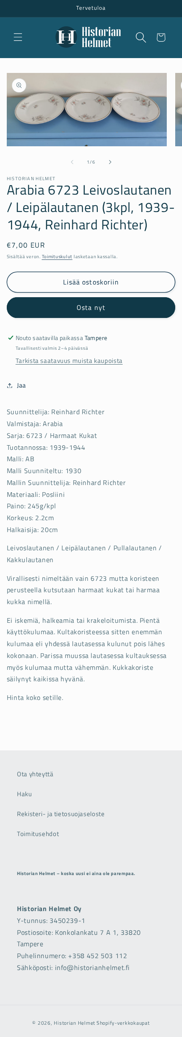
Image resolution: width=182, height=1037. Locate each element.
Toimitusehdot (38, 834)
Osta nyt (91, 307)
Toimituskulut (57, 256)
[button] (18, 37)
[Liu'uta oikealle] (110, 162)
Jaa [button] (21, 385)
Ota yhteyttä (35, 774)
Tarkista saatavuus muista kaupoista (69, 360)
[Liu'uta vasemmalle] (72, 162)
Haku (24, 794)
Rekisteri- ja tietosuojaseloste (61, 814)
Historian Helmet (74, 1022)
